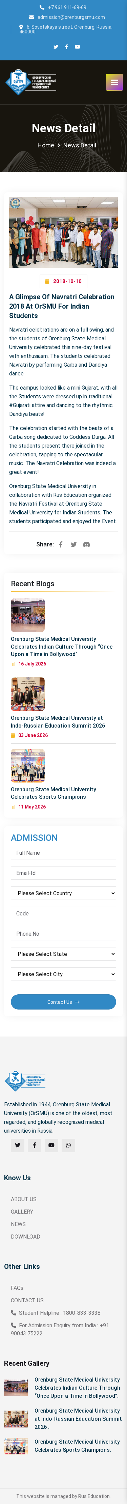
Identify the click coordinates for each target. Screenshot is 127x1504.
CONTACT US (27, 1300)
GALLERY (22, 1212)
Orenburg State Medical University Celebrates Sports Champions (53, 793)
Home (46, 145)
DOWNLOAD (25, 1236)
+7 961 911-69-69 (66, 7)
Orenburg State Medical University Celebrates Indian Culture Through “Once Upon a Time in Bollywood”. (77, 1388)
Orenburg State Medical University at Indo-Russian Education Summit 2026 (58, 722)
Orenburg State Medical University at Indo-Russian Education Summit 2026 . (78, 1419)
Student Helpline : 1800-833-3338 (60, 1313)
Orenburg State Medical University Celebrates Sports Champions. (77, 1446)
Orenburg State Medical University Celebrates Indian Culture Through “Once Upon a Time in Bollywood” (61, 646)
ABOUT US (24, 1199)
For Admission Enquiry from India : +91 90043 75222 (60, 1329)
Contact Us (60, 1002)
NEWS (18, 1224)
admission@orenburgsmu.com (71, 17)
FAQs (17, 1288)
